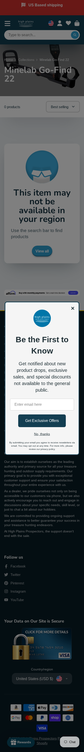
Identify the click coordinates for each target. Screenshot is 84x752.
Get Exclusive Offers (42, 421)
